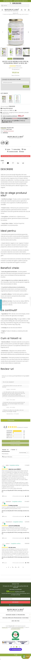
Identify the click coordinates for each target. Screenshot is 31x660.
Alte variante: (4, 93)
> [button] (23, 567)
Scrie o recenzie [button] (16, 441)
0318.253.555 (16, 3)
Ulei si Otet (9, 129)
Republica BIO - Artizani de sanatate (15, 1)
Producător (3, 127)
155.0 (7, 108)
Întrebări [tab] (13, 449)
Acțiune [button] (5, 496)
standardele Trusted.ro (15, 628)
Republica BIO (12, 9)
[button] (26, 496)
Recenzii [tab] (4, 449)
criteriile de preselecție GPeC (17, 627)
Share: (2, 160)
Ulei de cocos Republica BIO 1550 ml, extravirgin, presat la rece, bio (15, 491)
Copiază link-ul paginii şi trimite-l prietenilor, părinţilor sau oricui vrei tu (15, 113)
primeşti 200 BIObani (16, 605)
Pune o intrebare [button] (16, 444)
